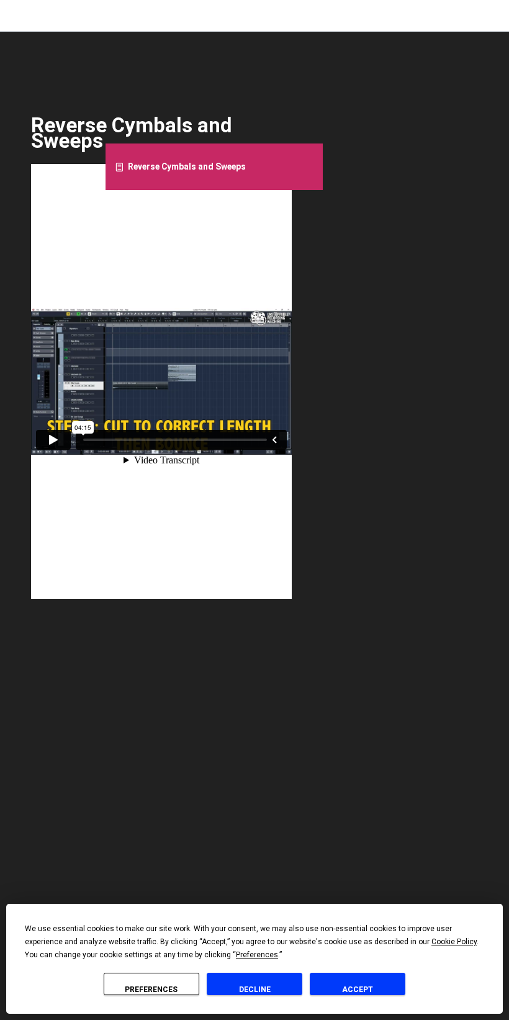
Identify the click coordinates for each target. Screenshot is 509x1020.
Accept (357, 989)
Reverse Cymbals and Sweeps (187, 166)
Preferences (151, 989)
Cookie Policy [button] (454, 941)
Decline (255, 989)
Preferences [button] (257, 954)
